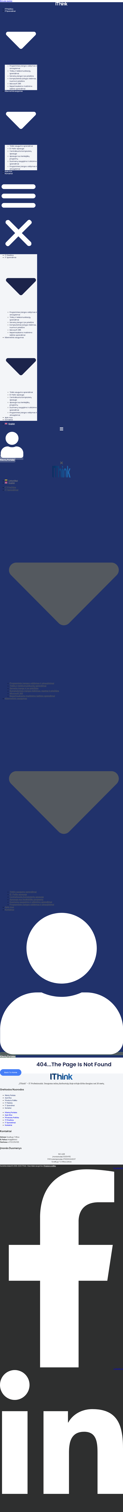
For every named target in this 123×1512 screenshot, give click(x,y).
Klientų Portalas (10, 1095)
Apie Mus (8, 1098)
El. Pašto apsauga (17, 148)
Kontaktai (9, 173)
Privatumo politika (49, 1166)
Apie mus (8, 171)
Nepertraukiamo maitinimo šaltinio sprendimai (21, 87)
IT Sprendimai (10, 1105)
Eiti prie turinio (6, 1)
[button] (18, 214)
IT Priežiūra (9, 9)
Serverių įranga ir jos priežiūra (22, 76)
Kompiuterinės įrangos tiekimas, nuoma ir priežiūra (23, 79)
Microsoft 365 (15, 83)
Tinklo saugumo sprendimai (21, 146)
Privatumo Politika (11, 1100)
